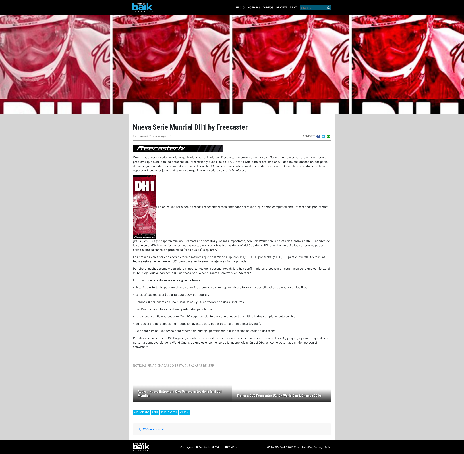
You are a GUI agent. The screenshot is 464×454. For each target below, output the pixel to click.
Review (281, 7)
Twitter (218, 447)
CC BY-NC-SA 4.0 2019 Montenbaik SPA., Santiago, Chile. (299, 447)
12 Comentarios (151, 429)
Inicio (240, 7)
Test (293, 7)
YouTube (233, 447)
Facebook (204, 447)
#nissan (185, 412)
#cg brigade (141, 412)
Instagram (187, 447)
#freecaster (169, 412)
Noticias (254, 7)
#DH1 (155, 412)
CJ (136, 136)
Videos (268, 7)
